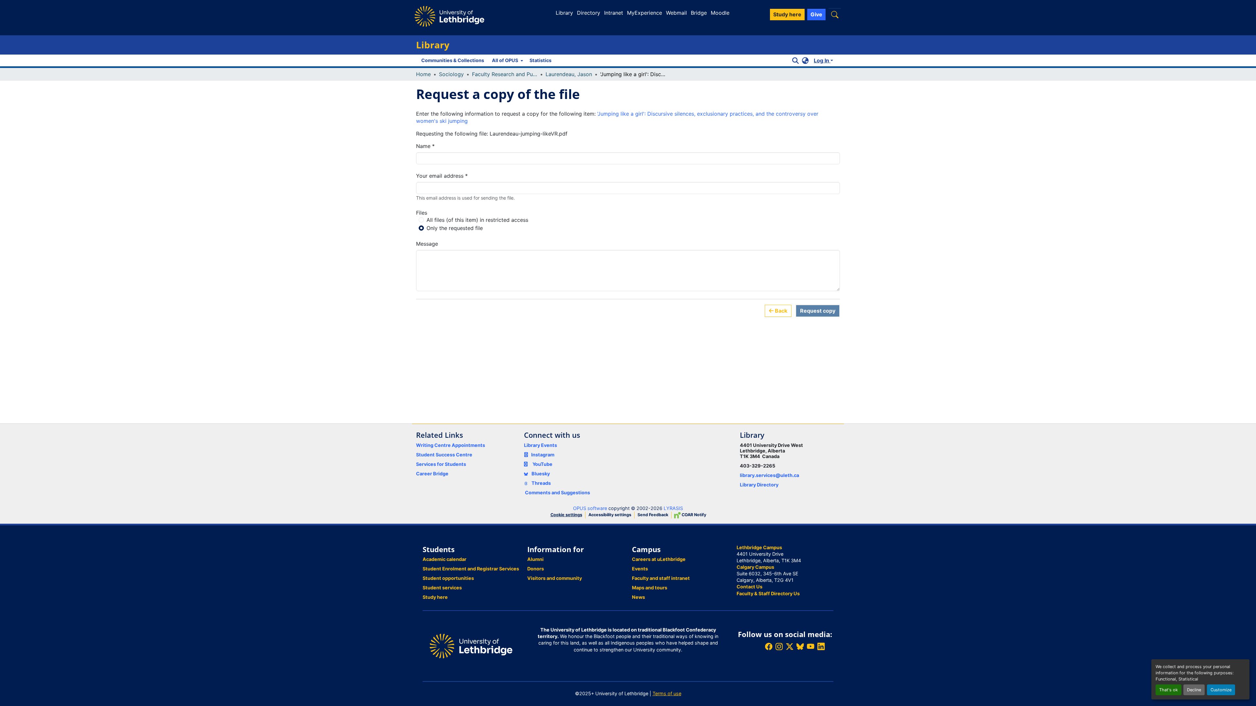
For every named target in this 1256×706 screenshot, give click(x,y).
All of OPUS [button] (505, 60)
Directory (588, 12)
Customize (1221, 689)
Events (640, 568)
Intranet (613, 12)
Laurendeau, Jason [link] (569, 74)
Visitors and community (554, 578)
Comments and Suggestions (557, 492)
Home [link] (423, 74)
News (638, 597)
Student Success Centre (444, 454)
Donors (535, 568)
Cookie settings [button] (566, 514)
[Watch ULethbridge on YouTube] (810, 646)
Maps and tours (649, 587)
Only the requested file (455, 228)
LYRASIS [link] (673, 508)
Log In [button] (822, 60)
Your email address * (442, 175)
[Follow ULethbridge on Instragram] (779, 646)
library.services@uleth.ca (769, 475)
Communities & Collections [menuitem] (452, 60)
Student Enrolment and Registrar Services (471, 568)
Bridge (699, 12)
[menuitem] (507, 60)
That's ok (1168, 689)
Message (427, 243)
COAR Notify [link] (693, 514)
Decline (1194, 689)
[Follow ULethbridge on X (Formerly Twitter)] (789, 646)
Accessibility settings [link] (609, 514)
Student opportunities (448, 578)
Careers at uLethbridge (659, 559)
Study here (435, 597)
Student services (442, 587)
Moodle (720, 12)
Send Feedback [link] (652, 514)
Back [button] (780, 310)
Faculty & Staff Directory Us (768, 593)
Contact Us (749, 586)
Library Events (540, 445)
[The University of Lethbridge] (471, 645)
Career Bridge (432, 473)
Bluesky (540, 473)
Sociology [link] (451, 74)
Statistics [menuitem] (540, 60)
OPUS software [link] (590, 508)
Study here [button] (787, 14)
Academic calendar (444, 559)
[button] (834, 14)
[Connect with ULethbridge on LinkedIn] (821, 646)
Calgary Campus (755, 567)
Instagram (542, 454)
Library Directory (759, 484)
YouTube (542, 464)
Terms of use (667, 693)
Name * (425, 146)
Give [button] (816, 14)
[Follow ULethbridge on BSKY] (800, 646)
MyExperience (644, 12)
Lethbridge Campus (759, 547)
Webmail (676, 12)
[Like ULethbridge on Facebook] (768, 646)
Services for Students (441, 464)
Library (564, 12)
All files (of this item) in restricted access (477, 220)
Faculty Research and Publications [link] (504, 74)
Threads (541, 483)
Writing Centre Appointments (450, 445)
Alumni (535, 559)
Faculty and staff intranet (661, 578)
